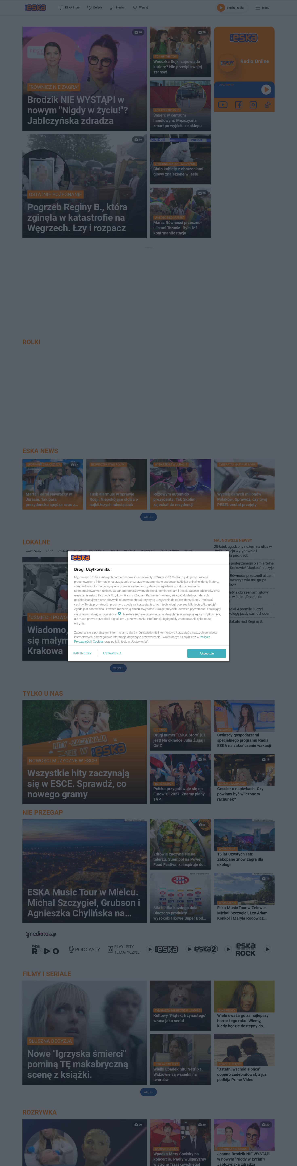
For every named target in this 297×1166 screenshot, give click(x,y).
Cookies (98, 641)
